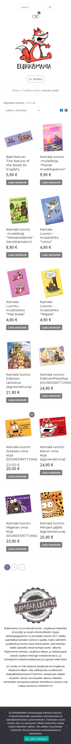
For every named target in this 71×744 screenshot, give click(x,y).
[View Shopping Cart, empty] (35, 16)
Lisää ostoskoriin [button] (17, 182)
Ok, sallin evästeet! (36, 738)
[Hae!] (50, 7)
